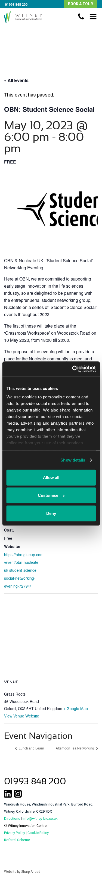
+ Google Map (75, 708)
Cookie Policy (38, 833)
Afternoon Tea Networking (75, 748)
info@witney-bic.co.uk (40, 818)
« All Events (16, 80)
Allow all (51, 477)
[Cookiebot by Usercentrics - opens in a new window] (73, 369)
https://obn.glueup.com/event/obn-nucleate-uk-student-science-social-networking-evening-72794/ (24, 570)
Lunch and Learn (31, 748)
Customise (48, 495)
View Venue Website (21, 716)
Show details (72, 460)
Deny (51, 513)
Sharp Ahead (30, 872)
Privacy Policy (14, 833)
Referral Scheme (17, 840)
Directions (12, 818)
